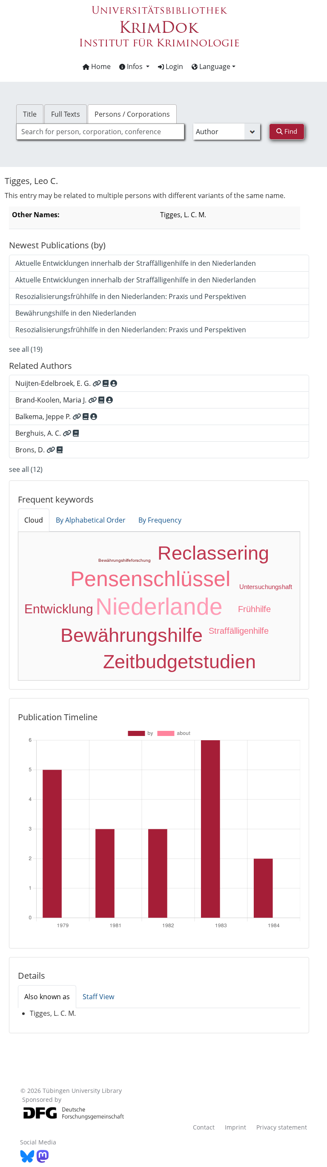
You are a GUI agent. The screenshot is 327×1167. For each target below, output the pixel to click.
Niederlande (159, 606)
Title (30, 114)
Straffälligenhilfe (239, 630)
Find (290, 131)
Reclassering (213, 553)
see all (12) (26, 469)
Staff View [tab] (98, 996)
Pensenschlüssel (150, 579)
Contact (204, 1127)
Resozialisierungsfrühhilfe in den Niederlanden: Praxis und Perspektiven (130, 296)
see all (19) (26, 349)
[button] (134, 66)
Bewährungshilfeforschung (124, 560)
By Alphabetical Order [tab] (91, 520)
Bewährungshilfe (131, 635)
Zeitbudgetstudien (179, 662)
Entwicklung (58, 609)
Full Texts (65, 114)
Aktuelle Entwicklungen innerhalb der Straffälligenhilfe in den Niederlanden (135, 263)
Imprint (235, 1127)
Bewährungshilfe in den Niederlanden (75, 313)
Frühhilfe (254, 609)
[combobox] (100, 132)
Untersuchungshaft (265, 586)
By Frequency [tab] (159, 520)
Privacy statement (281, 1127)
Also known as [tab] (47, 996)
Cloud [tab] (33, 520)
